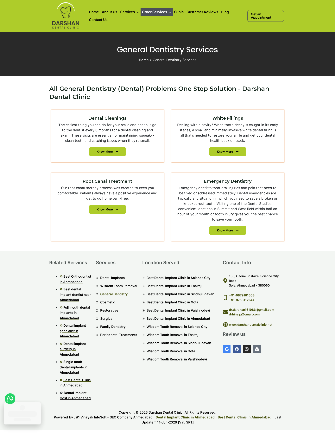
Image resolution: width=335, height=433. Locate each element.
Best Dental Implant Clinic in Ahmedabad (178, 318)
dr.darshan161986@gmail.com (251, 310)
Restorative (109, 310)
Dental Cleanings (107, 118)
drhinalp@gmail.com (244, 314)
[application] (137, 12)
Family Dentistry (113, 327)
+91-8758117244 (242, 300)
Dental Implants (112, 278)
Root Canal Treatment (107, 181)
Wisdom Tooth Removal (118, 286)
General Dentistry (114, 294)
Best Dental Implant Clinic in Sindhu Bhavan (180, 294)
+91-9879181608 (242, 295)
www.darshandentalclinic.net (250, 324)
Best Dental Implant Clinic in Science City (179, 278)
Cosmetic (107, 302)
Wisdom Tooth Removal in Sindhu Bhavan (179, 343)
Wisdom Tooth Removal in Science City (177, 327)
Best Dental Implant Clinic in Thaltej (174, 286)
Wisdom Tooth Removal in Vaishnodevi (177, 359)
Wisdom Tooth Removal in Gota (171, 351)
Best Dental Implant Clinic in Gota (172, 302)
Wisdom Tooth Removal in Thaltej (172, 335)
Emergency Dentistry (228, 181)
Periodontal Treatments (118, 335)
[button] (265, 16)
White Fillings (227, 118)
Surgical (106, 318)
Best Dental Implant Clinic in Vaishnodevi (178, 310)
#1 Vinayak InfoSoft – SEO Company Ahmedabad (114, 417)
